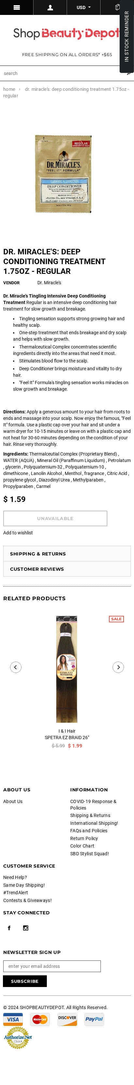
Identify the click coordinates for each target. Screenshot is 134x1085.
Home (9, 89)
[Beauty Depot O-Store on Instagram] (26, 928)
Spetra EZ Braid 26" (67, 737)
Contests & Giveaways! (27, 900)
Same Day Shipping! (24, 885)
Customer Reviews (37, 569)
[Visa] (13, 1019)
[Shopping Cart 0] (117, 7)
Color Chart (82, 845)
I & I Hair (67, 731)
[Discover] (67, 1019)
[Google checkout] (18, 1037)
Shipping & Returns (38, 554)
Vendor (11, 282)
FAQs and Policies (89, 830)
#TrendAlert (15, 892)
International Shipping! (94, 823)
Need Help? (15, 877)
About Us (12, 801)
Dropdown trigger (50, 7)
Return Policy (84, 838)
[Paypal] (94, 1019)
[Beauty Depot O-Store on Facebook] (9, 928)
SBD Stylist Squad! (89, 853)
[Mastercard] (40, 1019)
